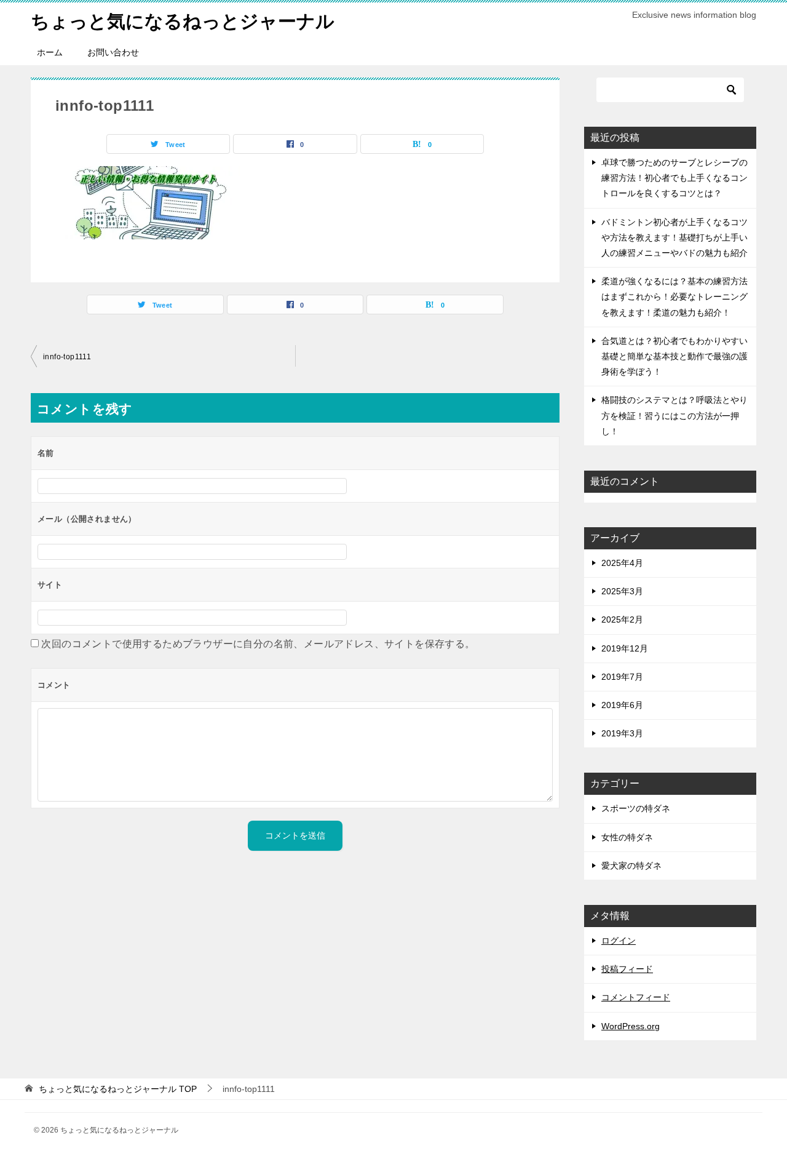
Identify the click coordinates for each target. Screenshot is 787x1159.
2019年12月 (624, 648)
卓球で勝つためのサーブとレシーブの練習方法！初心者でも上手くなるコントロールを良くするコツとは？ (674, 177)
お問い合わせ (113, 52)
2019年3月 (622, 733)
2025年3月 (622, 591)
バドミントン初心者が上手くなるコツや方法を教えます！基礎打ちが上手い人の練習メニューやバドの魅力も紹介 (674, 237)
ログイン (618, 941)
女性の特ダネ (627, 837)
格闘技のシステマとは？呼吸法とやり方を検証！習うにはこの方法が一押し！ (674, 415)
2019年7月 (622, 677)
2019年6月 (622, 705)
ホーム (50, 52)
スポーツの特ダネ (635, 808)
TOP (118, 1089)
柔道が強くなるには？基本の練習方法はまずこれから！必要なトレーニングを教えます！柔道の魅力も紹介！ (674, 296)
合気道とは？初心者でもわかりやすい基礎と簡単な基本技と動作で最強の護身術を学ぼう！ (674, 356)
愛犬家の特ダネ (631, 865)
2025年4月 (622, 563)
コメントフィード (635, 997)
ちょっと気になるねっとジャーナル (182, 21)
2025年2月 (622, 619)
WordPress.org (630, 1026)
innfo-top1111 (67, 356)
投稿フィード (627, 969)
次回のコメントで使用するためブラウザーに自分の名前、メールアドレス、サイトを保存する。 (258, 644)
